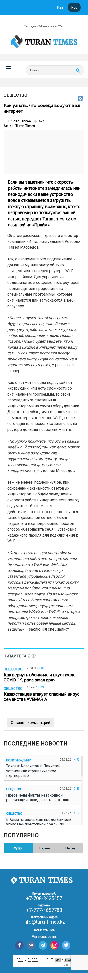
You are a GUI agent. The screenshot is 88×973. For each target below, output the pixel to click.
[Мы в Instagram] (54, 945)
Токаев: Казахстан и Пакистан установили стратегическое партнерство (33, 771)
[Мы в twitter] (66, 945)
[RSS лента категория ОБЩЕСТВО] (80, 99)
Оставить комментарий (30, 722)
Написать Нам (44, 930)
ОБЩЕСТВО (16, 95)
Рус (74, 7)
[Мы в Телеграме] (43, 945)
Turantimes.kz (56, 218)
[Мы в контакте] (31, 945)
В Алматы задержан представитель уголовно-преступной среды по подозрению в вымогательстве (38, 824)
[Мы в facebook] (19, 945)
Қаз (60, 7)
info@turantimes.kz (44, 922)
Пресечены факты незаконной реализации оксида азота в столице (40, 797)
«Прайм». (41, 224)
